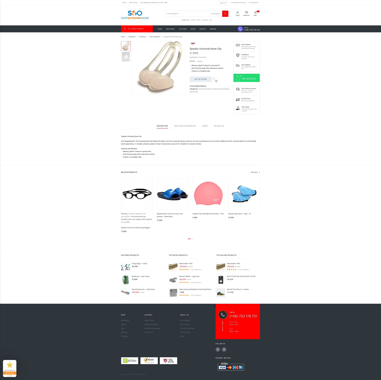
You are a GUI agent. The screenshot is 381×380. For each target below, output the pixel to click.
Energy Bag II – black (139, 264)
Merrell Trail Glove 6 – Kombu (238, 289)
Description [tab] (162, 126)
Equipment (132, 37)
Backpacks (125, 320)
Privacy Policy (185, 332)
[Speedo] (193, 44)
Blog (181, 336)
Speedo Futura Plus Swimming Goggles (135, 228)
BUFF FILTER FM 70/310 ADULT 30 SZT (241, 276)
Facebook (218, 349)
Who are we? (185, 324)
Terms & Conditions (187, 328)
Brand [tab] (205, 126)
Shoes (123, 324)
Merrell (198, 20)
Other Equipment (154, 37)
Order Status (149, 320)
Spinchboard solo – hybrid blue (143, 289)
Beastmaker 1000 (185, 264)
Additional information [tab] (185, 126)
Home (160, 29)
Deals (124, 2)
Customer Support (151, 324)
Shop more (254, 172)
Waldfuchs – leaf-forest (140, 276)
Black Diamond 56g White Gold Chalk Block (195, 289)
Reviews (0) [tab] (219, 126)
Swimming (142, 37)
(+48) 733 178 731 (252, 30)
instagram (224, 349)
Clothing (124, 332)
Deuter (193, 20)
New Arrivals (133, 2)
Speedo (200, 61)
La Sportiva (205, 20)
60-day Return (253, 2)
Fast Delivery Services (238, 2)
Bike (210, 20)
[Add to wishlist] (215, 78)
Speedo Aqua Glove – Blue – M (239, 214)
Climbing (124, 336)
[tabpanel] (137, 206)
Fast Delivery (185, 320)
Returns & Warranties (152, 328)
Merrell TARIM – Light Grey (189, 276)
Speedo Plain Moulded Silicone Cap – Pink (208, 214)
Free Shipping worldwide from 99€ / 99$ (153, 2)
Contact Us (149, 332)
